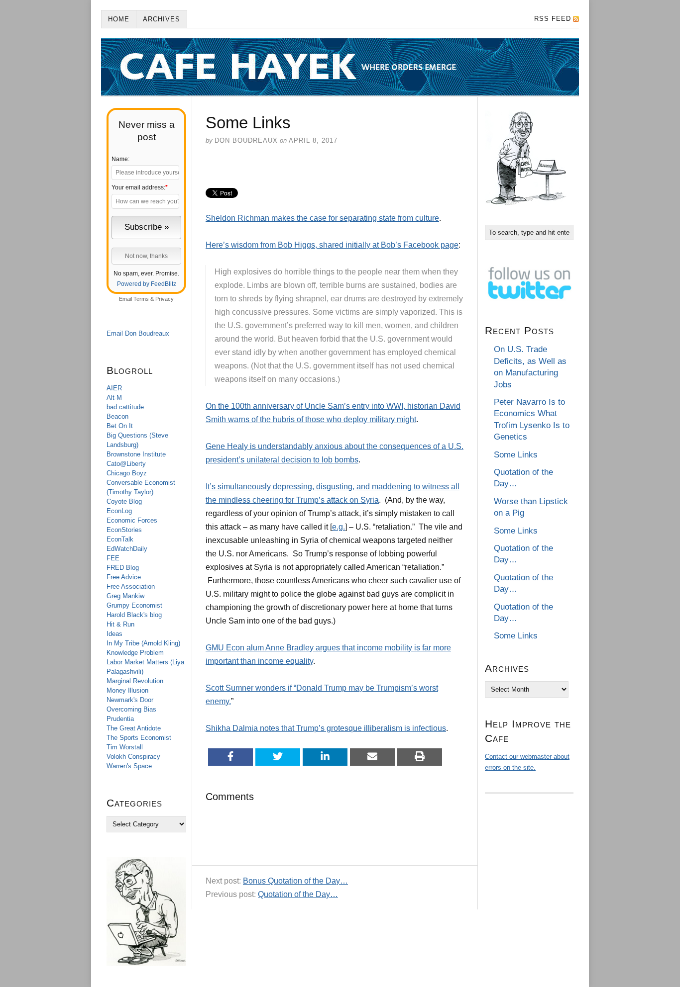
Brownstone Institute (136, 454)
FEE (113, 558)
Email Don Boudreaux (138, 333)
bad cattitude (125, 407)
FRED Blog (123, 567)
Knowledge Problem (135, 652)
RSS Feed (552, 18)
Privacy (164, 299)
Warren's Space (129, 766)
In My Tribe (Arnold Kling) (143, 643)
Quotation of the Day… (298, 894)
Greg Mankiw (125, 596)
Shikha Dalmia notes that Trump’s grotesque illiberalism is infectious (326, 728)
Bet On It (120, 426)
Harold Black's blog (134, 615)
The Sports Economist (139, 737)
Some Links (516, 454)
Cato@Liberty (126, 463)
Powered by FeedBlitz (146, 283)
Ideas (114, 633)
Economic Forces (132, 520)
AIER (114, 388)
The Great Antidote (134, 728)
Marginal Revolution (135, 681)
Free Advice (124, 577)
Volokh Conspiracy (133, 756)
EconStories (124, 530)
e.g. (338, 527)
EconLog (119, 511)
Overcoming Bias (131, 709)
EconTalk (120, 539)
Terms (141, 299)
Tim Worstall (125, 747)
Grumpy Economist (134, 605)
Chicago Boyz (127, 473)
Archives (161, 19)
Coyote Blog (124, 501)
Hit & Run (120, 624)
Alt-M (114, 397)
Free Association (131, 586)
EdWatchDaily (127, 548)
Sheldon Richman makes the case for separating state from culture (322, 218)
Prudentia (120, 718)
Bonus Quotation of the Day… (295, 881)
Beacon (117, 416)
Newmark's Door (130, 700)
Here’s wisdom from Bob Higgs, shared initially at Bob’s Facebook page (332, 245)
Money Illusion (127, 690)
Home (118, 19)
